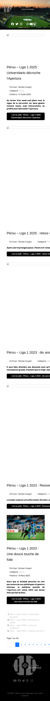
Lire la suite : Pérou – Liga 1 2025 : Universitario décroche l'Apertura (26, 116)
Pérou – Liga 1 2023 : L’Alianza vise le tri (27, 631)
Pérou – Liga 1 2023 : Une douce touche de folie (23, 554)
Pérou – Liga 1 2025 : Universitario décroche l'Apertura (23, 72)
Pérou (22, 91)
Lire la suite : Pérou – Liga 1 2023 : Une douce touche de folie (26, 600)
